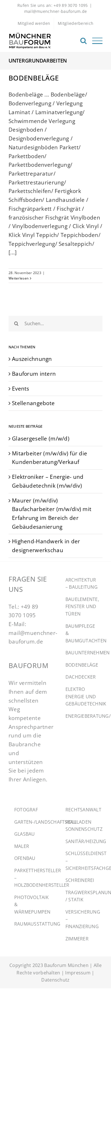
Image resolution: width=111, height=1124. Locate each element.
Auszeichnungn (32, 359)
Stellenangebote (33, 403)
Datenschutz (55, 980)
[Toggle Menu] (97, 41)
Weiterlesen (18, 278)
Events (20, 388)
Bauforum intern (34, 373)
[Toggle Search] (83, 40)
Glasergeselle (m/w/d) (40, 438)
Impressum (78, 973)
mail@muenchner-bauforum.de (55, 11)
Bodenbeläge (34, 78)
